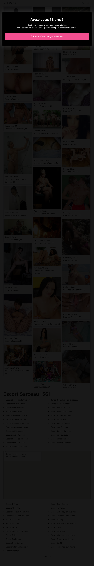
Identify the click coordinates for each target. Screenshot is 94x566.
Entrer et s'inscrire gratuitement (47, 36)
